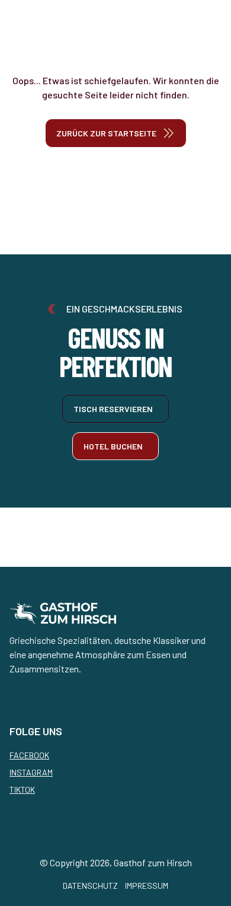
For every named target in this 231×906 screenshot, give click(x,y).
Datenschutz (90, 886)
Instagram (31, 772)
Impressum (146, 886)
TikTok (22, 789)
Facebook (29, 755)
